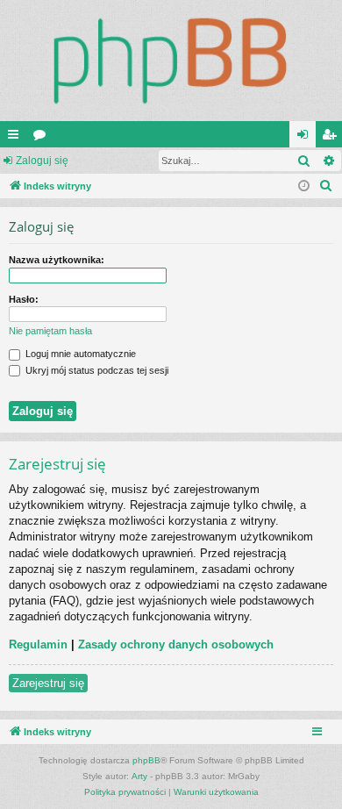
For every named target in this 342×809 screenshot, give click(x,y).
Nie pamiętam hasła (50, 331)
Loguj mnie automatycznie (79, 353)
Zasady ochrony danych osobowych (176, 644)
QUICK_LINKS (16, 137)
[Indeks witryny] (171, 60)
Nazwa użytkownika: (56, 259)
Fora (43, 137)
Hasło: (24, 299)
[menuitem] (326, 186)
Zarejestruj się (48, 683)
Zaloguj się (42, 160)
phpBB (146, 760)
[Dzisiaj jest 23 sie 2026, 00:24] (304, 186)
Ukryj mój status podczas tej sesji (95, 370)
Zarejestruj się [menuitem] (332, 137)
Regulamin (38, 644)
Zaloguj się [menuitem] (306, 137)
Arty (139, 776)
